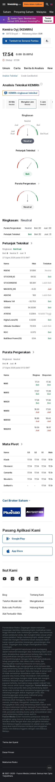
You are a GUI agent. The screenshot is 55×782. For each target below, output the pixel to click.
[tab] (11, 104)
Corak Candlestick (29, 76)
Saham (7, 12)
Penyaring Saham (23, 12)
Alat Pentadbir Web (12, 613)
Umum (6, 68)
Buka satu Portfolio (11, 607)
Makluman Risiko (10, 762)
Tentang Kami (37, 594)
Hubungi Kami (37, 607)
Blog (4, 594)
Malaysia (41, 12)
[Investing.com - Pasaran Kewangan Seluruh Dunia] (14, 4)
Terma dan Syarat (10, 742)
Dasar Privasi (8, 752)
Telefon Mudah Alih (12, 601)
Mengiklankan (37, 601)
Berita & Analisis (34, 68)
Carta (17, 68)
